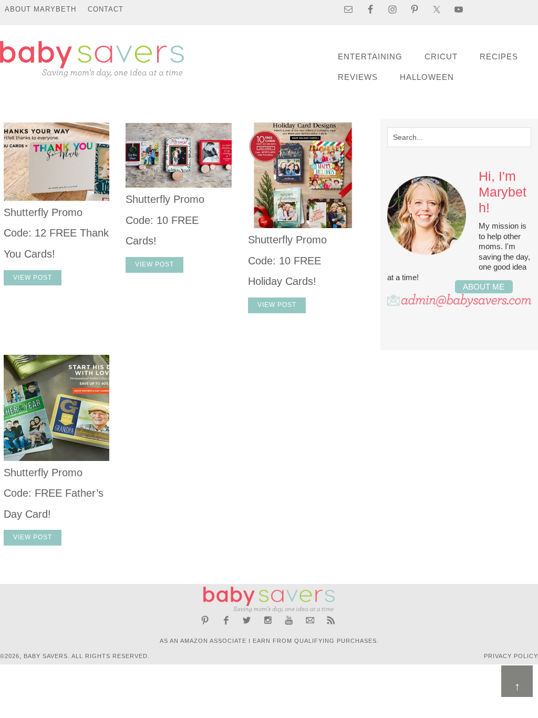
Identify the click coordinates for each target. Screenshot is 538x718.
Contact (105, 9)
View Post (32, 277)
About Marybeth (40, 9)
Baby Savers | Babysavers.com (92, 59)
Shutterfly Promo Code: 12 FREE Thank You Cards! (56, 233)
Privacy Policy (511, 656)
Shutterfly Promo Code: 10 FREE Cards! (165, 220)
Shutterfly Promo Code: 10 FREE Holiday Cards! (287, 260)
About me (483, 286)
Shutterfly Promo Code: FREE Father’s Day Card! (54, 493)
